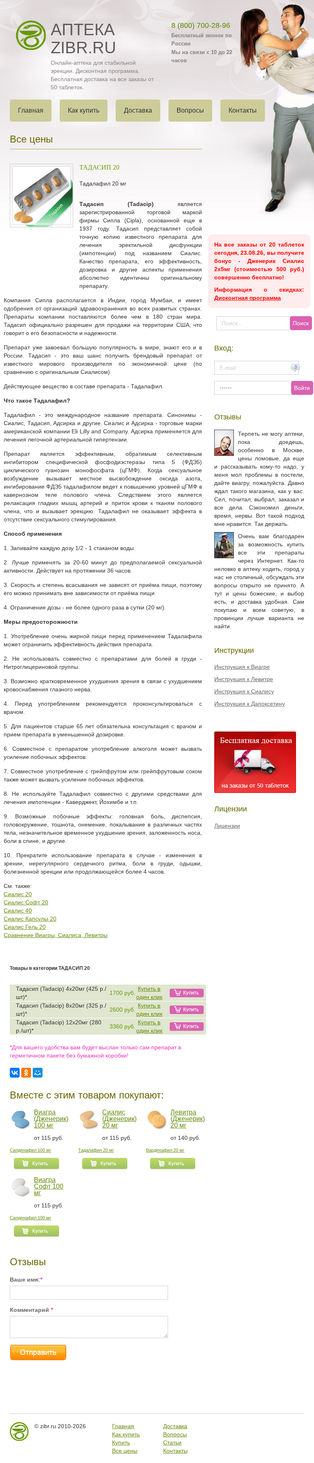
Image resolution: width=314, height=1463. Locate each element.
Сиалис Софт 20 (26, 902)
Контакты (175, 1450)
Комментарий (31, 1310)
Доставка (175, 1426)
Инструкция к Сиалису (244, 691)
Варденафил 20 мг (165, 1150)
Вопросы (175, 1434)
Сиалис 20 (18, 894)
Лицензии (227, 825)
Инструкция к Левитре (243, 679)
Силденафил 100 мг (30, 1150)
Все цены (124, 1450)
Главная (123, 1426)
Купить (121, 1442)
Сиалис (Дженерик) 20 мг (119, 1119)
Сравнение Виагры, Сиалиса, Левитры (56, 935)
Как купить (126, 1434)
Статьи (172, 1442)
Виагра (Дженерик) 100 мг (51, 1119)
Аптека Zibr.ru (83, 38)
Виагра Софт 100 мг (48, 1186)
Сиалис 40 (18, 910)
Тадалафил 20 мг (96, 1150)
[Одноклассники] (26, 1073)
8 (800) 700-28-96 (200, 25)
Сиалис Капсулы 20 (30, 918)
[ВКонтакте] (15, 1073)
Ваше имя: (26, 1279)
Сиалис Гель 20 (25, 927)
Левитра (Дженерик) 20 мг (187, 1119)
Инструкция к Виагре (242, 667)
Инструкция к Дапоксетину (249, 703)
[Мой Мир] (38, 1073)
